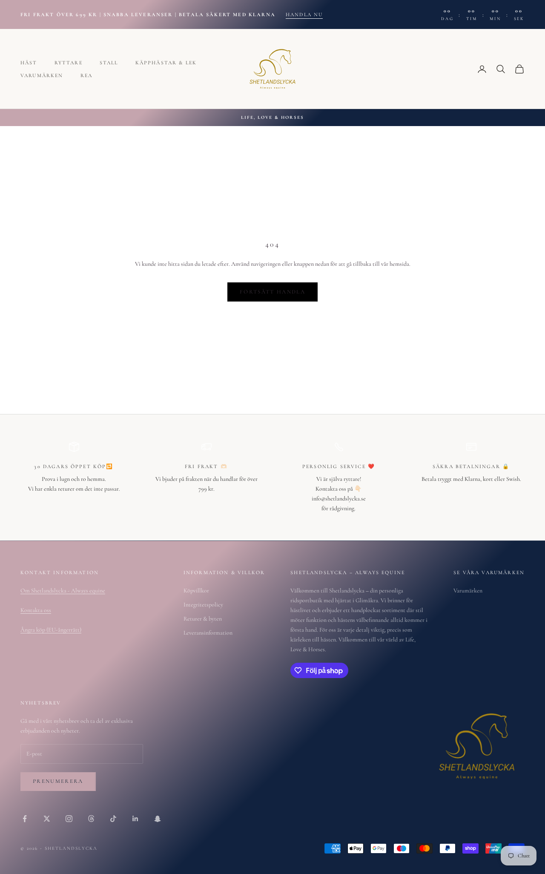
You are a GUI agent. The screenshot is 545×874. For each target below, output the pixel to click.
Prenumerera (58, 781)
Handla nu (304, 14)
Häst (28, 63)
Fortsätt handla (272, 291)
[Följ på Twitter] (47, 818)
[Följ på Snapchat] (157, 818)
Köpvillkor (196, 590)
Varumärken (41, 75)
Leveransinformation (208, 632)
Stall (109, 63)
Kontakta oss (35, 610)
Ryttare (68, 63)
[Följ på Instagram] (69, 818)
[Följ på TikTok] (113, 818)
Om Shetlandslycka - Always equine (62, 590)
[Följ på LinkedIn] (135, 818)
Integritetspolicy (203, 604)
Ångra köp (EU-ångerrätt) (50, 629)
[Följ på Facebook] (24, 818)
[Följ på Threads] (91, 818)
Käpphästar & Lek (166, 63)
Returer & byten (203, 618)
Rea (86, 75)
